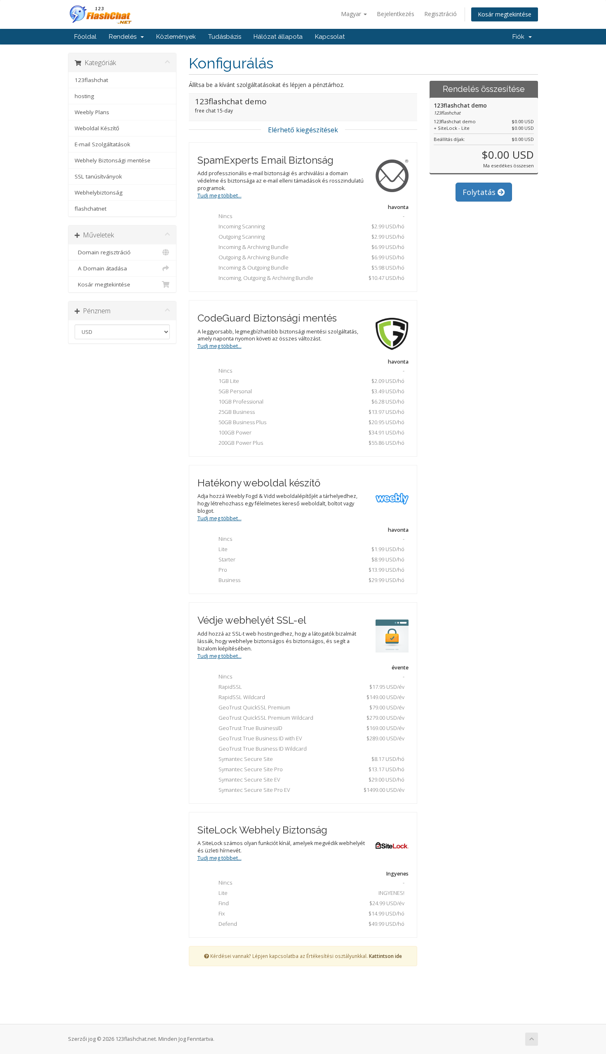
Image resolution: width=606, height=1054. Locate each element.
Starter (310, 559)
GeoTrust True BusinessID (310, 728)
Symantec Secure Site (310, 759)
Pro (310, 569)
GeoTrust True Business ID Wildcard (261, 748)
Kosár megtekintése (504, 14)
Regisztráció (440, 14)
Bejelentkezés (395, 14)
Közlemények (176, 36)
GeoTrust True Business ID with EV (310, 738)
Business (310, 580)
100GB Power (310, 432)
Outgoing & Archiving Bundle (310, 257)
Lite (310, 549)
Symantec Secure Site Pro (310, 769)
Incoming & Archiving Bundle (310, 247)
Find (310, 903)
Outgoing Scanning (310, 236)
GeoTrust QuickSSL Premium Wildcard (310, 717)
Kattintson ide (385, 956)
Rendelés (124, 36)
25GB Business (310, 411)
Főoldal (85, 36)
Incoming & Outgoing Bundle (310, 267)
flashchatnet (90, 208)
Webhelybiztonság (98, 192)
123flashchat (91, 80)
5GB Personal (310, 391)
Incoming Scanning (310, 226)
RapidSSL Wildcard (310, 697)
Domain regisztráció (103, 252)
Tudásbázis (224, 36)
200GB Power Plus (310, 442)
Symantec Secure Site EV (310, 779)
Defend (310, 923)
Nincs (310, 216)
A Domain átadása (101, 268)
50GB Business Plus (310, 422)
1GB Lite (310, 381)
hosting (84, 96)
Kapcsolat (330, 36)
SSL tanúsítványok (98, 176)
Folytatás (480, 192)
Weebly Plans (92, 112)
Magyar (352, 14)
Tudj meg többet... (219, 195)
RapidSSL (310, 686)
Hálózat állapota (278, 36)
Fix (310, 913)
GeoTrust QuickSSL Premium (310, 707)
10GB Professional (310, 401)
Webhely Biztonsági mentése (112, 160)
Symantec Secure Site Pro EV (310, 789)
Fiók (520, 36)
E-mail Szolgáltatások (102, 144)
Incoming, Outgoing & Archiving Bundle (310, 278)
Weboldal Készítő (97, 128)
